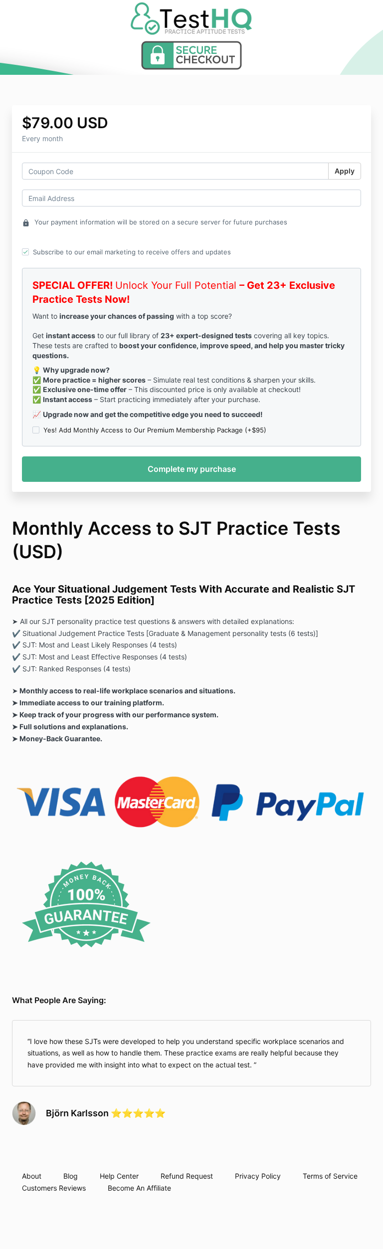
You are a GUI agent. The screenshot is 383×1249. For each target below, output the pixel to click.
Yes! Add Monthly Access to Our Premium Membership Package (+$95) (154, 430)
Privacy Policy (258, 1176)
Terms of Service (330, 1176)
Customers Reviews (54, 1188)
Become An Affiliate (139, 1188)
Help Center (119, 1176)
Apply (345, 171)
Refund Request (187, 1176)
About (31, 1176)
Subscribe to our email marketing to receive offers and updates (132, 252)
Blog (70, 1176)
